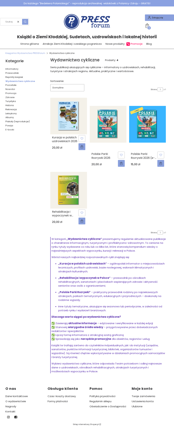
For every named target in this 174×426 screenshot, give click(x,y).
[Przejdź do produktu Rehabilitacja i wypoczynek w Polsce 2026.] (68, 190)
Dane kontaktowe (16, 396)
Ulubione (137, 406)
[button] (25, 22)
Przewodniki (12, 73)
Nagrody (10, 406)
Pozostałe (10, 85)
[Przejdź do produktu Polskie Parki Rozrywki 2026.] (108, 124)
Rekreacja (11, 109)
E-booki (9, 129)
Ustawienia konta (143, 401)
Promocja (10, 93)
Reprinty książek (14, 77)
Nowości (10, 89)
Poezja (9, 125)
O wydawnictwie (15, 401)
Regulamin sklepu (100, 401)
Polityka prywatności (102, 396)
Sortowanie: (57, 81)
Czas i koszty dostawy (62, 396)
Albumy (9, 117)
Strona (154, 89)
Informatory (11, 69)
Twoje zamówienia (143, 396)
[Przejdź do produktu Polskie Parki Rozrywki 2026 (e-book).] (147, 124)
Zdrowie (10, 97)
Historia (9, 105)
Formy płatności (58, 401)
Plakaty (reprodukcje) (17, 121)
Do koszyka (82, 146)
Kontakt (10, 411)
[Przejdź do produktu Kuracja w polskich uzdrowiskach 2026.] (68, 116)
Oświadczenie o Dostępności (108, 406)
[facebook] (15, 417)
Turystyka (10, 101)
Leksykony (11, 113)
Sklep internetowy (86, 424)
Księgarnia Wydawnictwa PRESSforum (25, 53)
